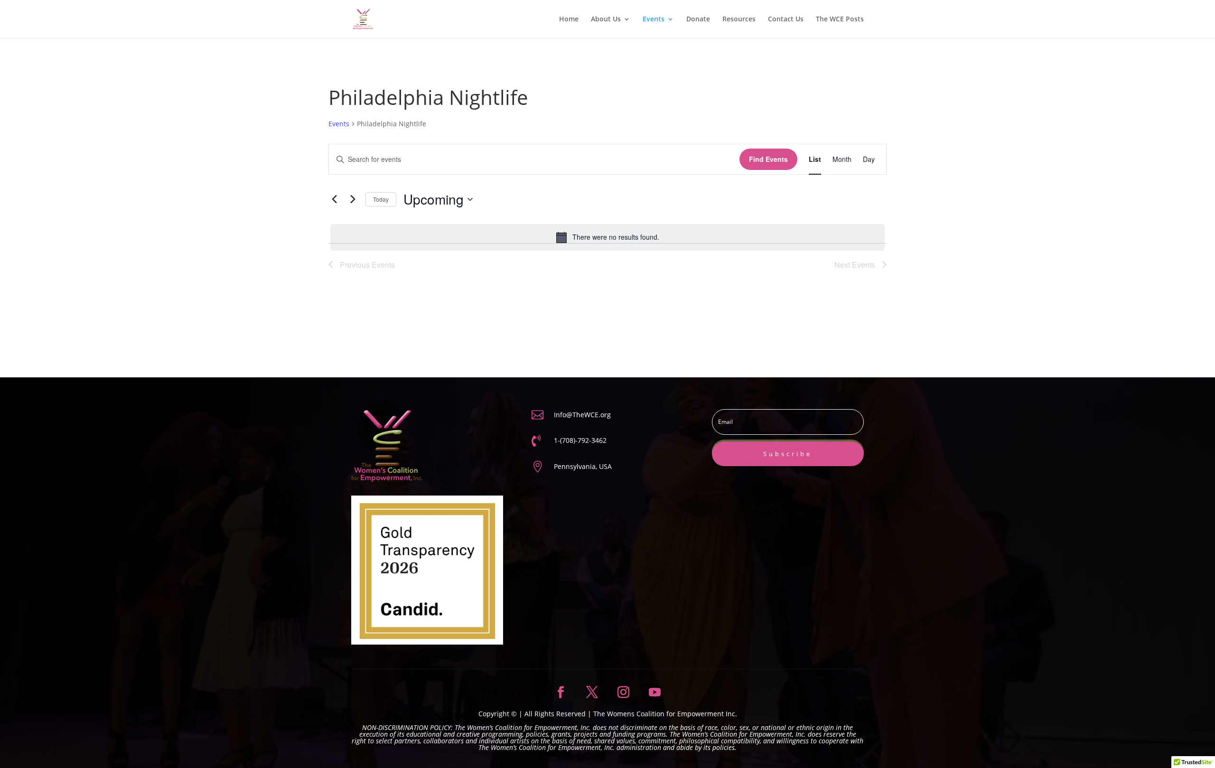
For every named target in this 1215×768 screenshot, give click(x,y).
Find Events (768, 159)
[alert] (607, 237)
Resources (739, 19)
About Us (606, 19)
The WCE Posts (840, 19)
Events (653, 19)
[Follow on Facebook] (560, 692)
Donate (698, 19)
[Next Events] (352, 199)
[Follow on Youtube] (654, 692)
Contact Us (786, 19)
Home (569, 19)
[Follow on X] (592, 692)
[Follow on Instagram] (623, 692)
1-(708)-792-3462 (580, 440)
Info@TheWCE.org (582, 414)
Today (381, 199)
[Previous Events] (334, 199)
